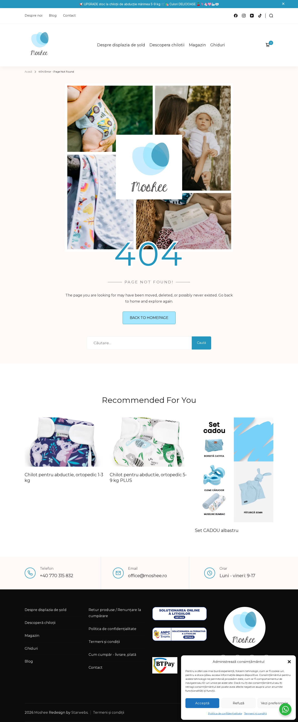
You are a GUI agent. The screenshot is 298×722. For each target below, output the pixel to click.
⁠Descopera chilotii (167, 45)
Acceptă (202, 703)
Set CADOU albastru (216, 530)
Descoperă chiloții (40, 623)
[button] (289, 662)
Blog (53, 15)
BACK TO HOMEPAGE (149, 318)
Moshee (41, 712)
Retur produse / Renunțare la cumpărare (115, 613)
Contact (69, 15)
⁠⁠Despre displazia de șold (121, 45)
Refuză (238, 703)
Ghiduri (217, 45)
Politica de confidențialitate (225, 713)
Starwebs (79, 712)
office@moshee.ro (147, 575)
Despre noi (33, 15)
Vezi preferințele (274, 703)
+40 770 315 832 (56, 575)
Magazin (197, 45)
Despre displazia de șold (46, 610)
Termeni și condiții (255, 713)
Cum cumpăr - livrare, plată (112, 655)
